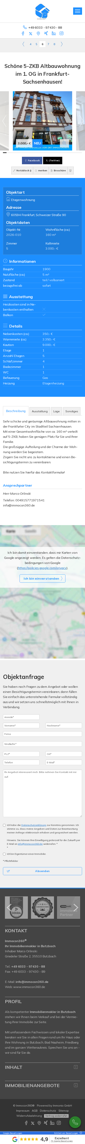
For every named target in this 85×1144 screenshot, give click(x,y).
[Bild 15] (55, 152)
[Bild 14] (51, 152)
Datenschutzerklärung (33, 825)
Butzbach (36, 1042)
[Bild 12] (44, 152)
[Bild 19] (69, 152)
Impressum (22, 1110)
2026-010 (13, 235)
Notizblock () (23, 170)
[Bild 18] (66, 152)
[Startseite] (42, 11)
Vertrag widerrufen (56, 1115)
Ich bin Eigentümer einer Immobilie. (26, 853)
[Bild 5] (19, 152)
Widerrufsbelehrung (29, 1116)
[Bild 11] (40, 152)
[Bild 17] (62, 152)
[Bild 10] (37, 152)
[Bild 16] (58, 152)
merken (42, 170)
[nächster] (75, 907)
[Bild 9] (33, 152)
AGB (35, 1110)
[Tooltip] (80, 1133)
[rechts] (61, 44)
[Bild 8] (30, 152)
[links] (23, 44)
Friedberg (71, 1042)
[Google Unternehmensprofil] (38, 34)
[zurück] (9, 907)
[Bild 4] (15, 152)
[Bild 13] (48, 152)
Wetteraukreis (37, 1047)
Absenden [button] (42, 871)
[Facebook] (23, 34)
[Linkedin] (54, 34)
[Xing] (46, 34)
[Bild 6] (23, 152)
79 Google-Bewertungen (62, 1141)
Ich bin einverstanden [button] (41, 578)
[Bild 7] (26, 152)
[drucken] (70, 170)
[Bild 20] (73, 152)
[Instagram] (62, 34)
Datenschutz (48, 1110)
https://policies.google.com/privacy (42, 568)
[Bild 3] (12, 152)
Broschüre (59, 170)
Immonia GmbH (62, 1105)
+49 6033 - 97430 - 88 (45, 27)
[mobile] (77, 11)
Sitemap (64, 1110)
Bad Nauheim (54, 1042)
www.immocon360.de (29, 987)
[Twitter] (31, 34)
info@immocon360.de (19, 505)
